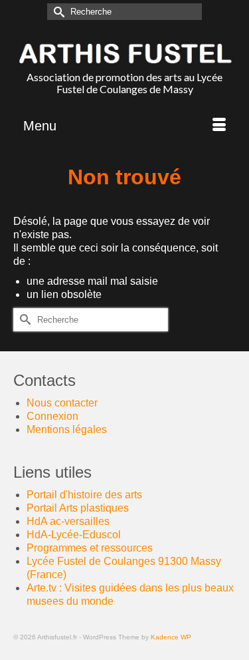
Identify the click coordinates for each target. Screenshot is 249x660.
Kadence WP (171, 637)
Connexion (52, 416)
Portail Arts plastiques (78, 508)
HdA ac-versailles (68, 521)
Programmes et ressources (90, 548)
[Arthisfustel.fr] (124, 53)
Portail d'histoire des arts (84, 494)
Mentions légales (67, 429)
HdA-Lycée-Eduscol (74, 534)
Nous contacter (62, 403)
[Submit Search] (57, 11)
